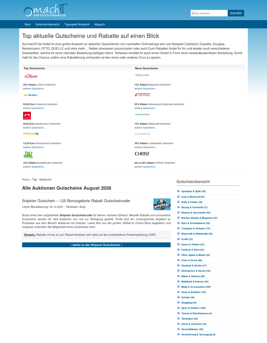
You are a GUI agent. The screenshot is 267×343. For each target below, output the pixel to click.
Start (27, 24)
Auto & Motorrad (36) (193, 196)
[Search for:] (209, 13)
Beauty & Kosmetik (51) (194, 207)
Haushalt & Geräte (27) (194, 265)
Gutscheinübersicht (47, 24)
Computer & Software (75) (195, 228)
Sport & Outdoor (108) (193, 308)
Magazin (100, 24)
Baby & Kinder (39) (191, 202)
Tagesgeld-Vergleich (77, 24)
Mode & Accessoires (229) (196, 287)
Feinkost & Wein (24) (192, 249)
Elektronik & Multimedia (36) (197, 233)
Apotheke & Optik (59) (193, 191)
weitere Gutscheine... (34, 88)
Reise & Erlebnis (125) (193, 292)
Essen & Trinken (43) (192, 244)
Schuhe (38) (188, 297)
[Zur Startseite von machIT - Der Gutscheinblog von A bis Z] (45, 10)
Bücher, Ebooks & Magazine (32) (199, 218)
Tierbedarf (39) (189, 318)
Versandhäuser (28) (192, 329)
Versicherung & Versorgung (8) (198, 334)
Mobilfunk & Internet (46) (195, 281)
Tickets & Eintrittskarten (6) (196, 313)
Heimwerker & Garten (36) (196, 270)
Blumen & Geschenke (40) (196, 212)
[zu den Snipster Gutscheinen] (162, 204)
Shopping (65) (189, 302)
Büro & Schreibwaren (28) (195, 223)
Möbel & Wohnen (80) (193, 276)
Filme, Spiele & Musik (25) (195, 255)
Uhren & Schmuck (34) (194, 324)
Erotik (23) (187, 239)
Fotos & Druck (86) (191, 260)
